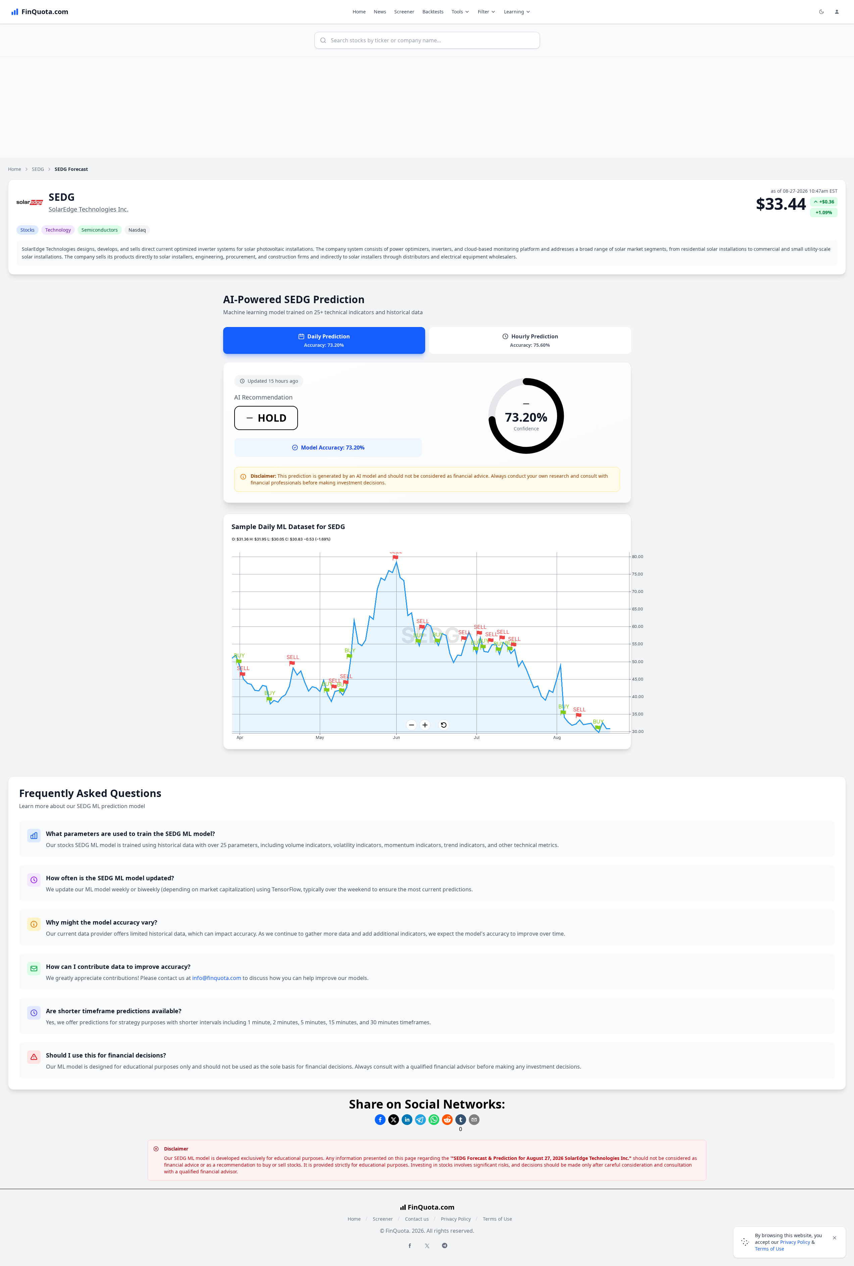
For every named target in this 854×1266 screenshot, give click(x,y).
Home (359, 11)
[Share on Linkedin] (407, 1119)
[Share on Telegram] (420, 1119)
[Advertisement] (427, 107)
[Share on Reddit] (447, 1119)
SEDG (38, 169)
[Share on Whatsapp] (434, 1119)
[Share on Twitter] (393, 1119)
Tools (457, 11)
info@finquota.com (216, 978)
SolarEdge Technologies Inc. (89, 209)
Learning (514, 11)
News (380, 11)
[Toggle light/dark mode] (821, 11)
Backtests (433, 11)
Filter (483, 11)
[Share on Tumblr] (460, 1119)
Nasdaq (137, 230)
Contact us (417, 1219)
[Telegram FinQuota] (444, 1245)
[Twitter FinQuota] (427, 1246)
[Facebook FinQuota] (409, 1245)
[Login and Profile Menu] (837, 11)
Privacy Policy (456, 1219)
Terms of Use (497, 1219)
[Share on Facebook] (380, 1119)
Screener (404, 11)
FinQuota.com (431, 1207)
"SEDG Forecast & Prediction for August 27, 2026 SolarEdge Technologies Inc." (541, 1158)
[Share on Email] (474, 1119)
